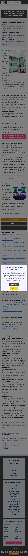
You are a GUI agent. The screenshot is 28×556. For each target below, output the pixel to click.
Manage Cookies (14, 284)
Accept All (14, 288)
